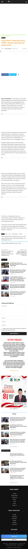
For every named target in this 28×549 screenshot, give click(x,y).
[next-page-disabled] (4, 299)
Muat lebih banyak (13, 446)
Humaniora (7, 34)
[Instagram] (14, 533)
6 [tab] (17, 408)
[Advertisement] (14, 18)
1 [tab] (10, 408)
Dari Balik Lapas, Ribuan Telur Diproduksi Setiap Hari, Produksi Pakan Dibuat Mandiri (18, 264)
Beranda (2, 34)
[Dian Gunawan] (2, 48)
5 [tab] (16, 408)
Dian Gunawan (9, 48)
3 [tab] (13, 408)
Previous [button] (3, 391)
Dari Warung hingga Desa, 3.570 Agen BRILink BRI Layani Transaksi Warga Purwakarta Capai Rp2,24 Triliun (18, 271)
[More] (18, 74)
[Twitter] (17, 533)
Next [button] (25, 391)
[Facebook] (11, 533)
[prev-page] (2, 299)
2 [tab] (11, 408)
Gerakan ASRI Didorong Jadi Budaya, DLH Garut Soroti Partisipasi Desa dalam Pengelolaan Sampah (18, 293)
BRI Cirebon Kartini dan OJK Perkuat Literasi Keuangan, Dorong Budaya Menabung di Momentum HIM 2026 (17, 286)
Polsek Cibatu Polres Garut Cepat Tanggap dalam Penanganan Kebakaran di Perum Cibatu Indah (17, 477)
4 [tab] (14, 408)
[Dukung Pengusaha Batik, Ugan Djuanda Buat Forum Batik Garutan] (5, 456)
